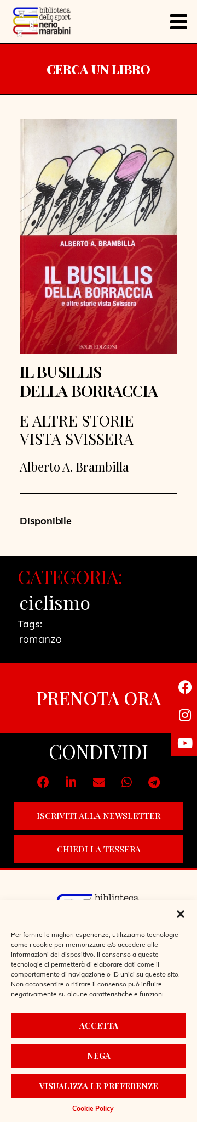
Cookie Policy (93, 1109)
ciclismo (54, 602)
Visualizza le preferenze (98, 1085)
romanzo (40, 640)
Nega (99, 1055)
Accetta (98, 1025)
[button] (180, 913)
